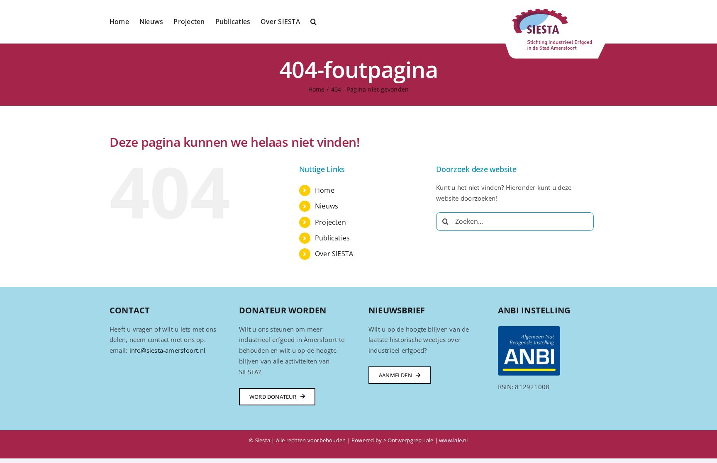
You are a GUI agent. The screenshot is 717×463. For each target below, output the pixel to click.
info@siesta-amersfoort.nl (167, 350)
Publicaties (332, 237)
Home (324, 190)
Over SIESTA (334, 253)
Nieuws (326, 206)
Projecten (330, 222)
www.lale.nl (453, 440)
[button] (313, 20)
